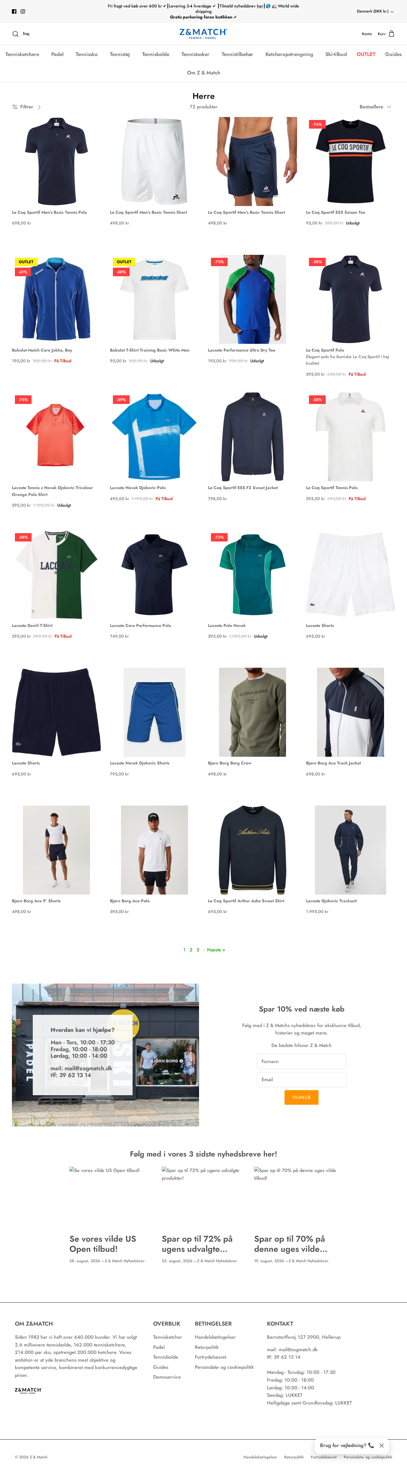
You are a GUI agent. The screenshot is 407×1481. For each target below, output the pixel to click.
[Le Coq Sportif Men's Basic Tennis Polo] (56, 161)
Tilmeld (301, 1097)
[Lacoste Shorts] (350, 574)
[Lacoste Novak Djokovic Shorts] (154, 712)
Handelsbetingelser (215, 1337)
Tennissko (87, 54)
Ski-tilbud (336, 54)
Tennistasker (195, 54)
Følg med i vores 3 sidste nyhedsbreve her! (203, 1153)
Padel (57, 54)
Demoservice (167, 1377)
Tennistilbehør (237, 54)
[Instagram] (23, 11)
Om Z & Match (203, 72)
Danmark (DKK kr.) (373, 11)
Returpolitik (207, 1347)
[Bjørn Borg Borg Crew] (252, 712)
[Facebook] (14, 11)
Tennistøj (120, 54)
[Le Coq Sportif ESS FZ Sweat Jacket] (252, 436)
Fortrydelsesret (210, 1357)
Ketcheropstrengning (289, 54)
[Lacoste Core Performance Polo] (154, 574)
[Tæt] (381, 1445)
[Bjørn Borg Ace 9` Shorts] (56, 850)
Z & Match (38, 1457)
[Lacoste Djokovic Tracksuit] (350, 850)
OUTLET (366, 54)
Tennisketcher (167, 1337)
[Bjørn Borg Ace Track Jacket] (350, 712)
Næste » (216, 949)
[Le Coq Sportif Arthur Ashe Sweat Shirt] (252, 850)
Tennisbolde (155, 54)
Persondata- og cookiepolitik (224, 1367)
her (260, 6)
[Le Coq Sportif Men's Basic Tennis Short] (154, 161)
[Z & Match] (203, 34)
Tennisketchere (22, 54)
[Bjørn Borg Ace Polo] (154, 850)
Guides (393, 54)
